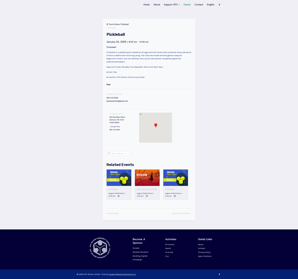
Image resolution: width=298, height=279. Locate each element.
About (157, 4)
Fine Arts (169, 252)
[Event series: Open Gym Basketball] (147, 196)
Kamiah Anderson (114, 94)
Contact (199, 4)
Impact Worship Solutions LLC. (122, 274)
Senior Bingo (113, 213)
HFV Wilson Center (116, 114)
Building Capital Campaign (140, 258)
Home (147, 4)
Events (187, 4)
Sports (168, 248)
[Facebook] (219, 5)
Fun (167, 256)
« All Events (111, 28)
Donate (136, 248)
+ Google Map (114, 126)
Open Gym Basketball (146, 189)
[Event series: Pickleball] (118, 196)
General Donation (141, 252)
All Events (169, 244)
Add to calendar (117, 153)
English (210, 4)
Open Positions (205, 256)
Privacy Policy (204, 252)
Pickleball (113, 189)
